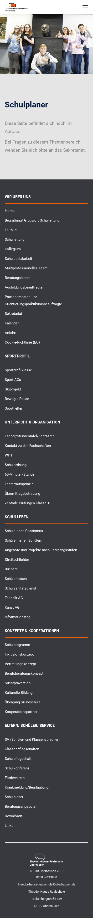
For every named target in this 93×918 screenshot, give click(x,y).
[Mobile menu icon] (85, 7)
